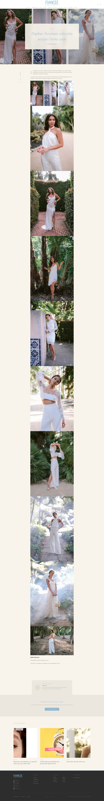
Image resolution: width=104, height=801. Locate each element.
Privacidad (16, 796)
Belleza (50, 7)
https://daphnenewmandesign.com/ (39, 660)
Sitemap (47, 796)
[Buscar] (97, 4)
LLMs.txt (51, 796)
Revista (28, 7)
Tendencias (35, 7)
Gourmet (70, 7)
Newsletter (17, 788)
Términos (29, 796)
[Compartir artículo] (20, 78)
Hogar (60, 7)
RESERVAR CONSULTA (52, 709)
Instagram (17, 780)
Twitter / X (17, 785)
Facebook (17, 783)
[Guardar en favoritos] (20, 81)
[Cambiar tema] (100, 4)
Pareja (55, 7)
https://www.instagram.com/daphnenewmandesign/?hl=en (45, 663)
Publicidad (36, 783)
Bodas (45, 7)
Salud (65, 7)
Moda (40, 7)
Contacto (22, 796)
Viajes (75, 7)
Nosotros (35, 781)
